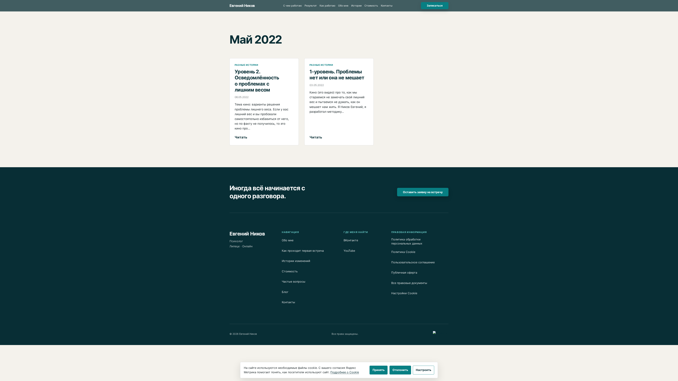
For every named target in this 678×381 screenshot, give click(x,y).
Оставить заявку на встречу (423, 192)
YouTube (349, 250)
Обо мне (287, 240)
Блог (285, 292)
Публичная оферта (404, 272)
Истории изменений (296, 261)
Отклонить (400, 370)
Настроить (423, 370)
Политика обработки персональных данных (406, 241)
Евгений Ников (242, 6)
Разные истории (246, 65)
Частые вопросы (293, 281)
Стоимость (290, 271)
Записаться (435, 5)
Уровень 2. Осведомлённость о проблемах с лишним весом (257, 81)
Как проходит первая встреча (303, 250)
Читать (241, 137)
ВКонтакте (351, 240)
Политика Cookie (403, 252)
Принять (379, 370)
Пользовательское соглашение (413, 262)
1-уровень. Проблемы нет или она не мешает (337, 75)
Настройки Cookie (404, 293)
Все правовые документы (409, 283)
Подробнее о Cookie (344, 372)
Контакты (288, 302)
